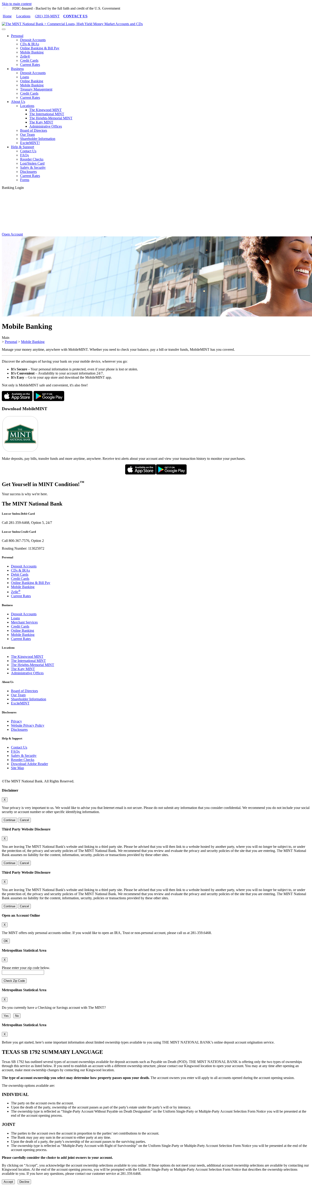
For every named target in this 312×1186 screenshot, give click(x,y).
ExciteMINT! (30, 143)
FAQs (24, 155)
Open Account (12, 234)
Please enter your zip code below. (26, 968)
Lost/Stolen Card (32, 163)
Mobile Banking (32, 52)
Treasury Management (36, 89)
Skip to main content (17, 4)
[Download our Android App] (49, 400)
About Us (18, 102)
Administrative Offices (45, 126)
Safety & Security (33, 167)
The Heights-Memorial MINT (50, 118)
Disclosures (28, 172)
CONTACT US (75, 16)
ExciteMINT (20, 703)
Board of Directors (33, 130)
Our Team (27, 135)
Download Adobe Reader (29, 764)
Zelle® (25, 56)
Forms (24, 180)
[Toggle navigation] (3, 29)
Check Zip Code (14, 981)
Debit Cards (19, 574)
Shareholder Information (37, 139)
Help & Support (22, 147)
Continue (9, 820)
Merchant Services (24, 622)
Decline (24, 1181)
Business (17, 69)
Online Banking (31, 81)
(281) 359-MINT (47, 16)
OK (6, 941)
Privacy (16, 721)
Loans (24, 77)
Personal (17, 36)
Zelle (16, 592)
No (17, 1015)
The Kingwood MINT (45, 110)
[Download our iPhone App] (17, 400)
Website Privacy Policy (27, 725)
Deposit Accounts (33, 40)
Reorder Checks (31, 159)
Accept (8, 1181)
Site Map (17, 768)
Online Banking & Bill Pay (39, 48)
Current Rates (30, 65)
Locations (23, 16)
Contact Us (28, 151)
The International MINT (46, 114)
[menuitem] (160, 50)
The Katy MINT (41, 122)
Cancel (24, 820)
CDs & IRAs (29, 44)
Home (7, 16)
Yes (6, 1015)
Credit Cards (29, 60)
